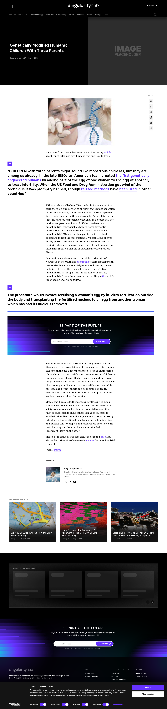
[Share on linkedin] (151, 112)
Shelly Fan (14, 539)
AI (27, 14)
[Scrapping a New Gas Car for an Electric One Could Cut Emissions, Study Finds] (134, 522)
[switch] (65, 704)
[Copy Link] (151, 128)
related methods (95, 189)
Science (80, 14)
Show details (118, 704)
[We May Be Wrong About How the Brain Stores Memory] (32, 522)
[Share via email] (151, 123)
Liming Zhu (66, 539)
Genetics (50, 460)
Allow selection (148, 694)
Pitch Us (114, 676)
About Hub (90, 673)
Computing (61, 14)
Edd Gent (116, 539)
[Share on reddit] (151, 117)
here (103, 437)
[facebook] (70, 482)
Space (89, 14)
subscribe (152, 6)
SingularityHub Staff (18, 58)
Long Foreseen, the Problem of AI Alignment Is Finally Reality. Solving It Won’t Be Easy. (80, 533)
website (89, 440)
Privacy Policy (141, 673)
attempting (83, 262)
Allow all (148, 687)
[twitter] (65, 482)
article (107, 152)
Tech (106, 14)
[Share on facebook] (151, 106)
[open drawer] (11, 6)
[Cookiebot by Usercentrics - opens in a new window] (15, 704)
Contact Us (115, 673)
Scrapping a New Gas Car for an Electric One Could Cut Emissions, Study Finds (133, 534)
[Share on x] (151, 101)
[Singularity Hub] (83, 6)
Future (71, 14)
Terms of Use (141, 676)
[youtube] (75, 482)
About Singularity (92, 676)
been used (128, 189)
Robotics (50, 14)
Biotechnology (37, 14)
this (104, 276)
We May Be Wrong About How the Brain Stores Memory (31, 534)
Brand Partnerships (118, 679)
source (57, 450)
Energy (98, 14)
